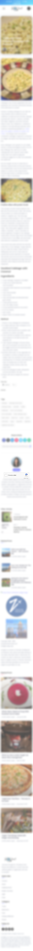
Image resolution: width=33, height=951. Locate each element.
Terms (27, 478)
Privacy (25, 478)
